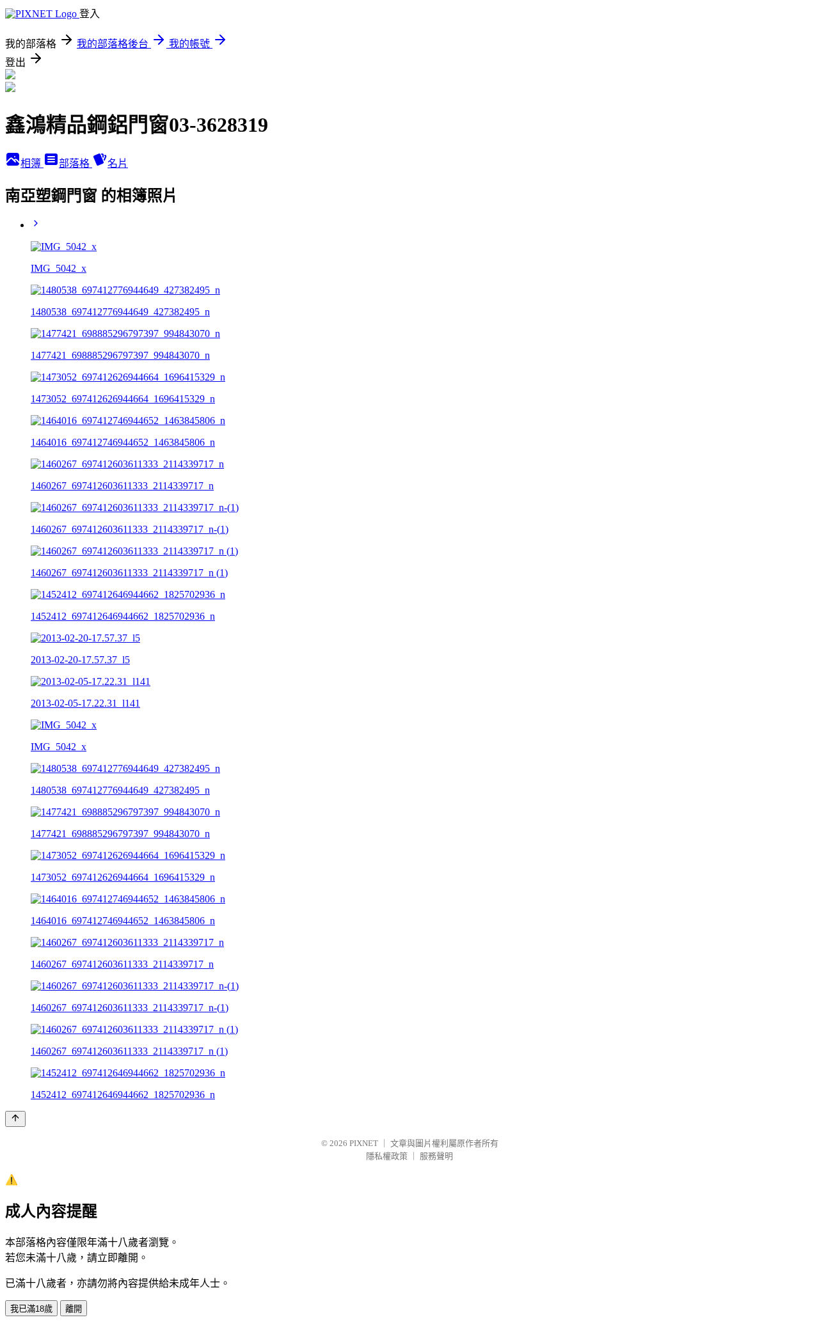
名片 (117, 163)
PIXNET (363, 1143)
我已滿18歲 (31, 1309)
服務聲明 (436, 1156)
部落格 (75, 163)
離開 (73, 1309)
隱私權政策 (387, 1156)
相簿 (32, 163)
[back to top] (15, 1119)
